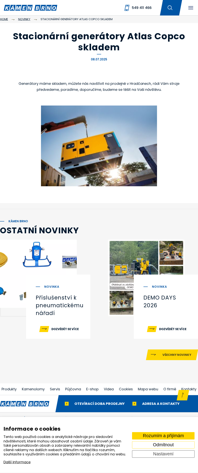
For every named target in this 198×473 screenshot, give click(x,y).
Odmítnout (163, 444)
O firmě (169, 389)
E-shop (92, 389)
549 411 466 (142, 7)
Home (4, 19)
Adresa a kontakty (161, 403)
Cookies (126, 389)
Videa (109, 389)
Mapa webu (148, 389)
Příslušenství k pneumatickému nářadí (60, 305)
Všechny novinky (176, 355)
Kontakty (188, 389)
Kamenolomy (33, 389)
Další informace (17, 462)
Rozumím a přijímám (163, 435)
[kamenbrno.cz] (28, 403)
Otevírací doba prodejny (99, 403)
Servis (55, 389)
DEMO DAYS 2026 (159, 301)
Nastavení (163, 454)
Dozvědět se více (65, 329)
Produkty (9, 389)
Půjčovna (73, 389)
